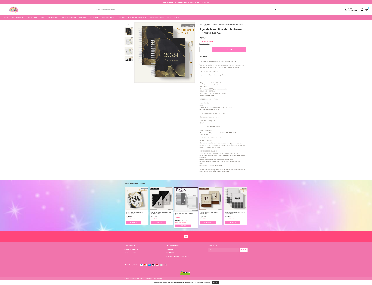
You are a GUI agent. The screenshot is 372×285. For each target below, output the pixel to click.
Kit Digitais (94, 17)
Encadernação (53, 17)
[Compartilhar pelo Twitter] (203, 175)
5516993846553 (171, 249)
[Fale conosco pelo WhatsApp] (362, 10)
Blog (169, 17)
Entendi (215, 282)
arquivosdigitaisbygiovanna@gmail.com (177, 256)
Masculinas (222, 24)
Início (6, 17)
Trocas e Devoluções (130, 253)
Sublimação (83, 17)
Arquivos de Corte (18, 17)
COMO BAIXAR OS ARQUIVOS (137, 17)
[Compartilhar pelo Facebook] (199, 175)
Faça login (354, 9)
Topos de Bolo (32, 17)
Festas (43, 17)
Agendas (215, 24)
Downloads (121, 17)
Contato (177, 17)
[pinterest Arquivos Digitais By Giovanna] (186, 236)
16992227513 (170, 253)
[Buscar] (274, 9)
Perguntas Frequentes (156, 17)
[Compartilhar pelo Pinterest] (205, 175)
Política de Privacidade (131, 249)
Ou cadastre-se (352, 10)
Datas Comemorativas (68, 17)
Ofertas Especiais (108, 17)
